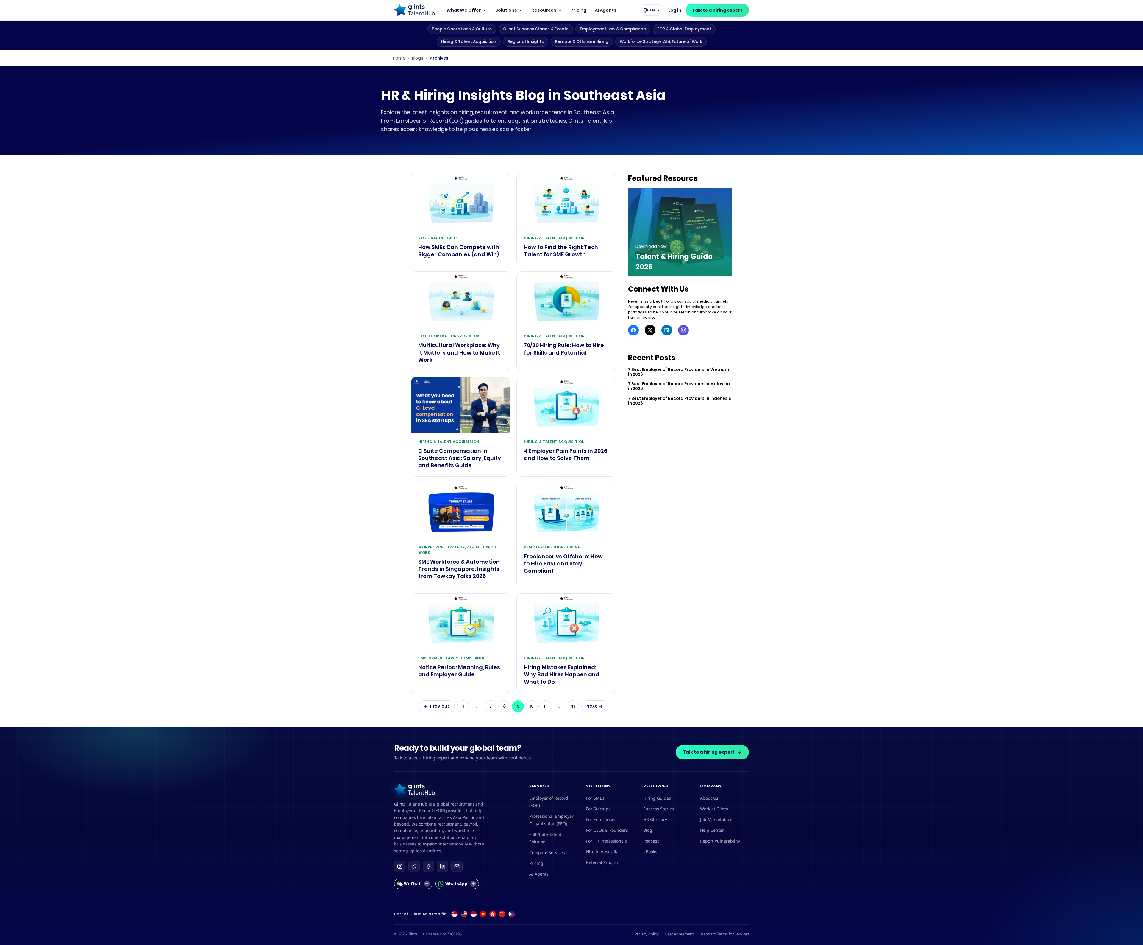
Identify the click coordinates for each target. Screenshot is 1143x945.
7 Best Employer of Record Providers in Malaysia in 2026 (679, 386)
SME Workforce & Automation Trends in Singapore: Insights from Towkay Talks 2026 (459, 569)
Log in (674, 10)
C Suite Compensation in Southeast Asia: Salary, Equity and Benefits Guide (459, 458)
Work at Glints (714, 809)
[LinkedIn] (666, 330)
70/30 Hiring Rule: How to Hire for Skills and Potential (564, 349)
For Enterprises (601, 819)
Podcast (651, 841)
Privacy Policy (647, 934)
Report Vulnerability (720, 841)
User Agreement (679, 934)
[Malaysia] (464, 914)
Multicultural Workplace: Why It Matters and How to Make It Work (459, 352)
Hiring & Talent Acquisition (468, 41)
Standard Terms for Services (724, 934)
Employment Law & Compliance (613, 29)
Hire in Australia (602, 851)
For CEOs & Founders (607, 830)
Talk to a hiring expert (717, 10)
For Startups (598, 809)
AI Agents (605, 10)
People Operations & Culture (462, 29)
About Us (709, 798)
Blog (647, 830)
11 (545, 706)
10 (532, 706)
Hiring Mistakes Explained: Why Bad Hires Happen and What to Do (561, 675)
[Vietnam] (483, 914)
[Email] (457, 866)
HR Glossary (655, 819)
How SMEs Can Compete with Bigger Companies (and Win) (458, 251)
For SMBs (595, 798)
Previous (440, 706)
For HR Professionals (606, 841)
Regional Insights (526, 41)
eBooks (650, 851)
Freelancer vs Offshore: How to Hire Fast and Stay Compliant (563, 564)
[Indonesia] (473, 914)
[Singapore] (454, 914)
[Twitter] (650, 330)
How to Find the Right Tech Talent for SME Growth (561, 251)
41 (573, 706)
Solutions (506, 10)
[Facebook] (633, 330)
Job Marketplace (716, 819)
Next (591, 706)
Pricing (578, 10)
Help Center (712, 830)
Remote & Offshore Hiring (581, 41)
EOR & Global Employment (684, 29)
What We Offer (463, 10)
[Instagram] (683, 330)
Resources (543, 10)
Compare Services (547, 852)
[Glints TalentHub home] (414, 10)
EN (652, 10)
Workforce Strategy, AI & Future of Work (661, 41)
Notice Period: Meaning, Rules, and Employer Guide (459, 671)
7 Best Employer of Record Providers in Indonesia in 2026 (680, 401)
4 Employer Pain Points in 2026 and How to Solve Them (565, 454)
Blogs (417, 58)
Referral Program (603, 862)
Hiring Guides (657, 798)
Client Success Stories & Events (536, 29)
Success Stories (658, 809)
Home (399, 58)
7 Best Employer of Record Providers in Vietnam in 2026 (678, 372)
